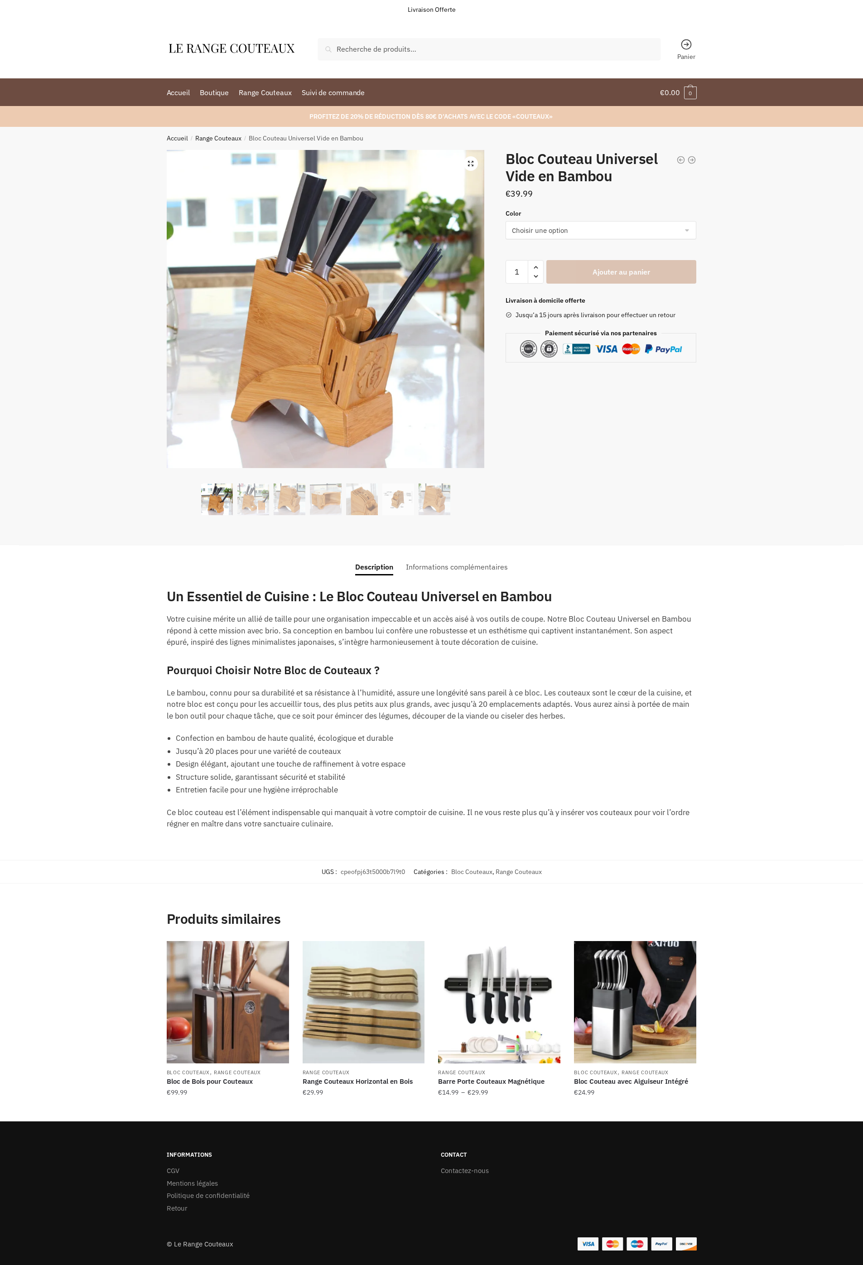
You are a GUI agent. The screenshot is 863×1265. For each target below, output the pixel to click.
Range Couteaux (218, 138)
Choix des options (228, 1111)
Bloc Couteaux (471, 872)
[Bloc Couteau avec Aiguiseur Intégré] (635, 1002)
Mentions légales (192, 1183)
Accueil (177, 138)
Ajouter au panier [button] (363, 1111)
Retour (177, 1208)
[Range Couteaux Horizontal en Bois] (364, 1002)
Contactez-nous (465, 1170)
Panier (686, 57)
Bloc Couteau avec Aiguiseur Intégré (631, 1081)
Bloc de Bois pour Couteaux (210, 1081)
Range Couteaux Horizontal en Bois (358, 1081)
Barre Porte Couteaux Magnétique (491, 1081)
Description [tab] (374, 566)
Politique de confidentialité (208, 1195)
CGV (173, 1170)
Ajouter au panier (621, 271)
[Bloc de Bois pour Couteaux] (228, 1002)
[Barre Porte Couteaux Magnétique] (499, 1002)
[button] (470, 163)
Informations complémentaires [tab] (457, 566)
